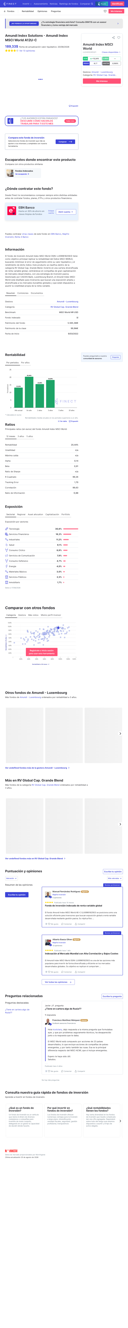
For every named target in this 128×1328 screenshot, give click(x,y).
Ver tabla (63, 421)
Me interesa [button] (116, 11)
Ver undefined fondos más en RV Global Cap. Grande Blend (34, 858)
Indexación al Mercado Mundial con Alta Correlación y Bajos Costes (81, 953)
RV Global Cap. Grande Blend (64, 307)
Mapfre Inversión (59, 895)
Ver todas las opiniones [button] (56, 982)
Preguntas (56, 11)
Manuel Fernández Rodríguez (66, 891)
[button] (65, 141)
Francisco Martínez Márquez (66, 1020)
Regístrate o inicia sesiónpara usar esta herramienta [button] (41, 652)
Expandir (74, 106)
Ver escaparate (21, 174)
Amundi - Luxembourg (67, 301)
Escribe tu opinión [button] (113, 871)
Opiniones (42, 11)
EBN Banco (26, 207)
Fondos (10, 11)
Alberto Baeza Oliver (62, 939)
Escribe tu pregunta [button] (112, 996)
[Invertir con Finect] (10, 3)
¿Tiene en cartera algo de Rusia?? (63, 1008)
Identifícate (117, 3)
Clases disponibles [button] (110, 52)
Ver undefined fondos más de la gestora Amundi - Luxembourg (36, 768)
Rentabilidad (28, 11)
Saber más (70, 121)
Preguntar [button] (115, 357)
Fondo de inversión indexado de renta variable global (73, 905)
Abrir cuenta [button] (64, 212)
